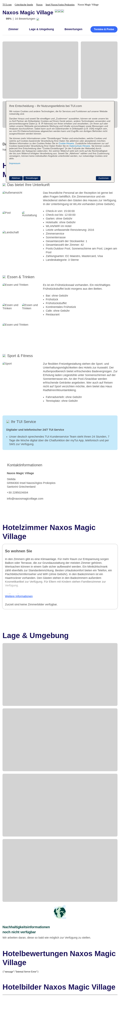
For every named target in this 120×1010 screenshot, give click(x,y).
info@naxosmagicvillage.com (25, 498)
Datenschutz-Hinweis (79, 146)
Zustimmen (103, 178)
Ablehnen (16, 178)
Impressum (14, 163)
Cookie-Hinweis (66, 143)
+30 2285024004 (17, 492)
